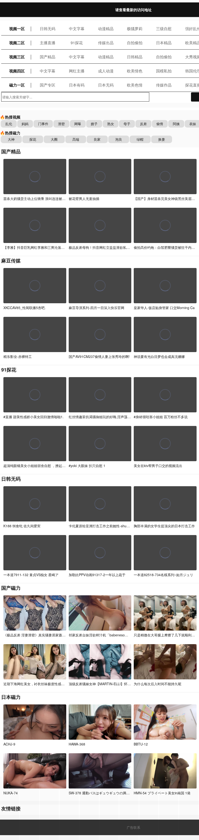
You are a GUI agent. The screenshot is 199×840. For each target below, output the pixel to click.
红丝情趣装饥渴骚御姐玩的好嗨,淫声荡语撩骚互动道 (108, 416)
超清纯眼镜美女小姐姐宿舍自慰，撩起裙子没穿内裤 (43, 465)
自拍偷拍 (134, 42)
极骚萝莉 (134, 28)
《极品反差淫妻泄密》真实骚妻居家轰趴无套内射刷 (43, 634)
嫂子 (94, 123)
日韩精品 (134, 57)
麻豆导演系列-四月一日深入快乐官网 (96, 307)
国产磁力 (11, 587)
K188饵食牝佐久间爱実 (22, 525)
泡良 (118, 139)
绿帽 (140, 139)
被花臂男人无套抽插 (84, 198)
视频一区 (17, 28)
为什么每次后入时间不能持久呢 (157, 683)
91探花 (77, 42)
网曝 (77, 123)
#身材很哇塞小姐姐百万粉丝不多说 (161, 416)
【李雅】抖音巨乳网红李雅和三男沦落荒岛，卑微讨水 (44, 247)
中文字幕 (76, 28)
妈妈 (25, 123)
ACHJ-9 (9, 744)
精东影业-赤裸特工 (17, 356)
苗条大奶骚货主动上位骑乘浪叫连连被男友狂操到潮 (43, 198)
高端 (75, 139)
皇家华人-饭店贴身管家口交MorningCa (164, 307)
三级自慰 (164, 28)
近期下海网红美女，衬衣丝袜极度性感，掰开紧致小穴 (44, 683)
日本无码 (106, 85)
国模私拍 (164, 71)
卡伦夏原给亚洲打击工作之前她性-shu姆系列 (103, 525)
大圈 (54, 139)
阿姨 (176, 123)
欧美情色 (134, 71)
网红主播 (76, 71)
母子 (127, 123)
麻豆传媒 (11, 260)
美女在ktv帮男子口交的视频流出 (158, 465)
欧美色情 (134, 85)
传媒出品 (106, 42)
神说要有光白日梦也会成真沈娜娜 (159, 356)
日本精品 (164, 42)
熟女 (110, 123)
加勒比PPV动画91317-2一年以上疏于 (97, 574)
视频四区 (17, 71)
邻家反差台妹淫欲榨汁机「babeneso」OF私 (102, 634)
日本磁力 (11, 696)
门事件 (43, 123)
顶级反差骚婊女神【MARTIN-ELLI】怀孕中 (101, 683)
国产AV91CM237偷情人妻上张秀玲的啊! (99, 356)
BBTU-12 (141, 744)
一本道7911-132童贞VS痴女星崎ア (30, 574)
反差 (143, 123)
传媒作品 (164, 85)
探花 (32, 139)
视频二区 (17, 42)
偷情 (159, 123)
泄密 (61, 123)
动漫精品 (106, 28)
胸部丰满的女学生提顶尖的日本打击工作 (164, 525)
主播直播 (47, 42)
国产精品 (47, 57)
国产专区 (47, 85)
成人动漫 (106, 71)
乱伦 (8, 123)
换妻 (161, 139)
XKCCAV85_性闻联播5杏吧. (24, 307)
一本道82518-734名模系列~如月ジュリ (163, 574)
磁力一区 (17, 85)
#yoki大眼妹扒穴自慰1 (87, 465)
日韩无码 (47, 28)
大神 (11, 139)
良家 (97, 139)
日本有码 (76, 85)
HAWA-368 (77, 744)
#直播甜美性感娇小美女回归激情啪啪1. (33, 416)
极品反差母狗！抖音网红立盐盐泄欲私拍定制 (103, 247)
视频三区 (17, 57)
